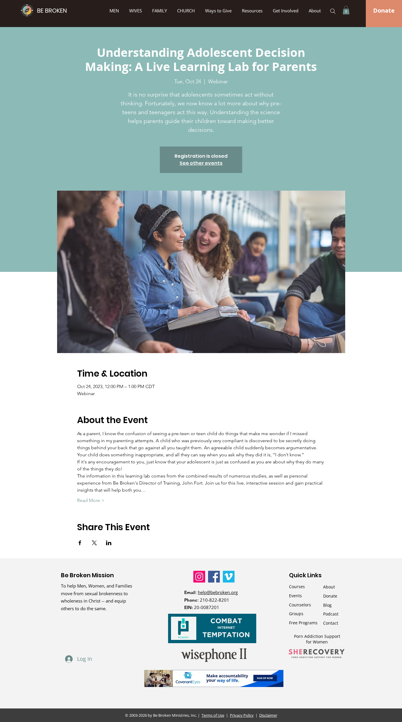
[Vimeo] (229, 577)
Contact (330, 623)
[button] (219, 10)
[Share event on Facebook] (80, 542)
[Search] (333, 11)
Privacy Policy (242, 715)
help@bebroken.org (218, 592)
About (329, 587)
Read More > (90, 500)
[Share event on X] (94, 542)
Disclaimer (268, 715)
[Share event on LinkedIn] (109, 542)
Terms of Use (213, 715)
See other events (201, 163)
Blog (327, 605)
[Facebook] (214, 577)
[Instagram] (199, 577)
